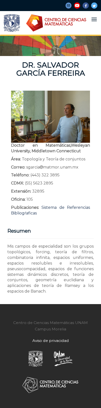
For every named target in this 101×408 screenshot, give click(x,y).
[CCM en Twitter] (94, 5)
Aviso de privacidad (50, 340)
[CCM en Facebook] (86, 5)
